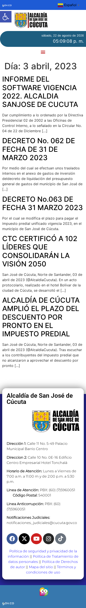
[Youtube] (36, 538)
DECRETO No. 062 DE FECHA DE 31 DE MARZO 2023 (38, 149)
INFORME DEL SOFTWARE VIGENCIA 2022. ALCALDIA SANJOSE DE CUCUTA (40, 92)
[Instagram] (48, 538)
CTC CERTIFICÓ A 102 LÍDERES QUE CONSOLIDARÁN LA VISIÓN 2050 (39, 251)
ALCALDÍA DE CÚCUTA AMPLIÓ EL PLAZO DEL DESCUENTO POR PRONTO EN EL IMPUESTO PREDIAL (41, 317)
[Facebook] (12, 538)
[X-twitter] (24, 538)
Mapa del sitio (41, 567)
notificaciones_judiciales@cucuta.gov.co (42, 523)
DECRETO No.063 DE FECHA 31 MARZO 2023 (42, 203)
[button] (5, 16)
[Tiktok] (60, 538)
